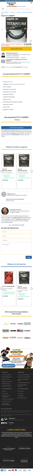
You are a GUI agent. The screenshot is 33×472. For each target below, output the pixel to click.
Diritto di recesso (6, 379)
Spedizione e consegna (7, 381)
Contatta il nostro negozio (7, 399)
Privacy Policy (5, 393)
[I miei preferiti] (23, 4)
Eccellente (16, 6)
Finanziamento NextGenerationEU (6, 404)
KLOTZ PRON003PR (8, 286)
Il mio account (21, 391)
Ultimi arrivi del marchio (16, 264)
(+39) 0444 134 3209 (16, 225)
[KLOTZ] (28, 45)
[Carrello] (30, 4)
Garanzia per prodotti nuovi (24, 374)
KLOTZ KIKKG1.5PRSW (22, 287)
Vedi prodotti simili (16, 49)
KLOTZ (10, 81)
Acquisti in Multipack (6, 385)
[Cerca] (3, 9)
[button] (1, 171)
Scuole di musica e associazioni (6, 396)
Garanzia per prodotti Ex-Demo (23, 380)
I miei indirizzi (21, 395)
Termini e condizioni (6, 374)
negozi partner (26, 62)
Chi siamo (4, 391)
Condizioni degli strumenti (23, 382)
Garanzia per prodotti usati (24, 377)
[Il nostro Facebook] (24, 454)
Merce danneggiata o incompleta (22, 385)
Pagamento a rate (6, 383)
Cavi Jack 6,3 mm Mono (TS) (17, 84)
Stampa (26, 67)
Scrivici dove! (10, 200)
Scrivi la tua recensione (16, 127)
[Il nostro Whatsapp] (9, 454)
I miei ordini (20, 393)
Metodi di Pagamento (7, 377)
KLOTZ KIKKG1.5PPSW (7, 169)
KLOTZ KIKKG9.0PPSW (22, 169)
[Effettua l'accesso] (27, 4)
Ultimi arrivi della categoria (16, 147)
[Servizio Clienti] (24, 442)
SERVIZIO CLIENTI (24, 447)
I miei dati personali (22, 397)
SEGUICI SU (24, 459)
